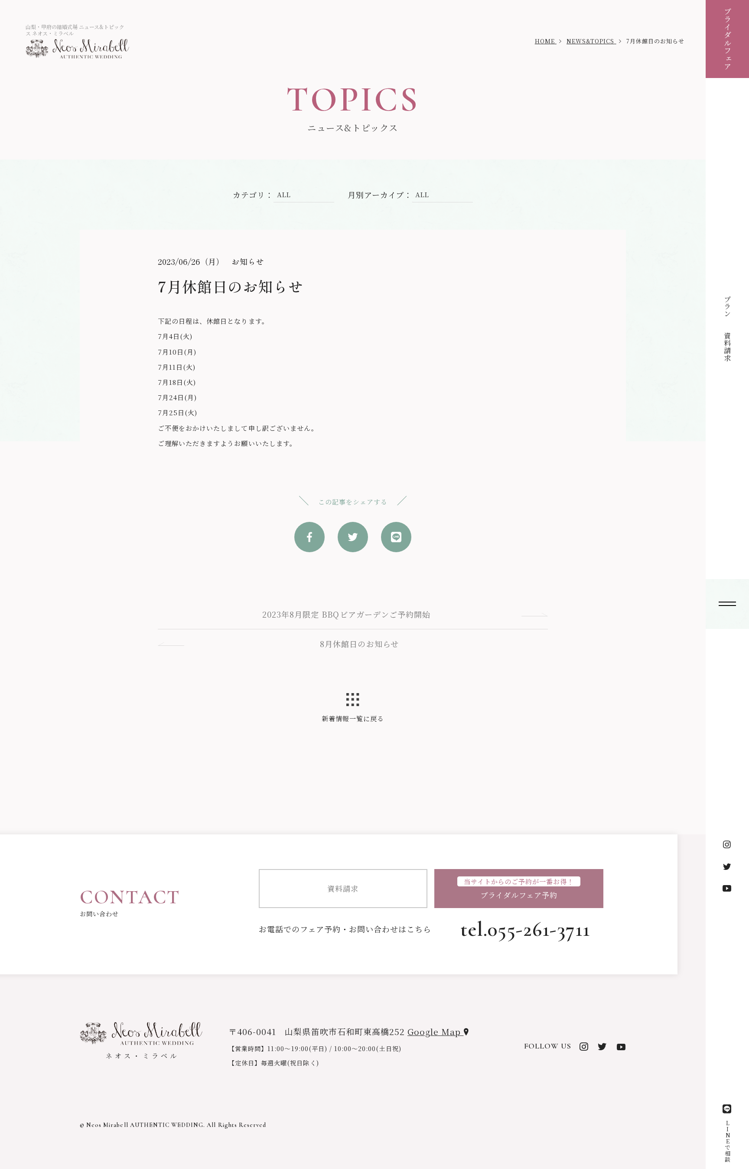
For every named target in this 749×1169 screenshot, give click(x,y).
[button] (727, 604)
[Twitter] (727, 866)
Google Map (435, 1031)
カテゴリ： (253, 194)
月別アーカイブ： (380, 194)
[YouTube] (727, 888)
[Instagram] (727, 845)
